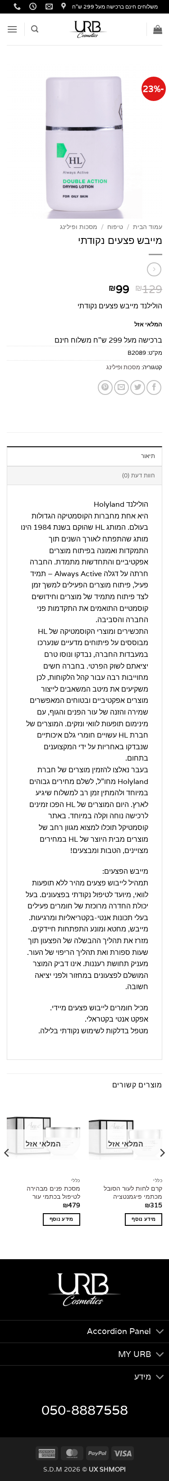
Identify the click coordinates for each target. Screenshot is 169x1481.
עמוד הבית (147, 227)
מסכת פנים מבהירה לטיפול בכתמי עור (53, 1193)
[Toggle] (160, 1332)
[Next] (7, 1171)
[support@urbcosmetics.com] (48, 6)
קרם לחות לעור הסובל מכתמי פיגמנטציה (133, 1193)
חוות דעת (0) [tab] (138, 475)
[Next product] (154, 269)
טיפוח (115, 227)
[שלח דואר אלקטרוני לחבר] (121, 387)
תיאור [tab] (148, 456)
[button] (157, 29)
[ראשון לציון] (62, 6)
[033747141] (16, 6)
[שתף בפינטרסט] (105, 387)
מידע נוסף (143, 1219)
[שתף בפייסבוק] (153, 387)
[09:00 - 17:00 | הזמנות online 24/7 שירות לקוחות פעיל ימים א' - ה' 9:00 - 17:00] (32, 6)
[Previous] (161, 1171)
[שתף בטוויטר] (137, 387)
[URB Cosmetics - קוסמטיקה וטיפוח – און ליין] (88, 29)
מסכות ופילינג (78, 227)
